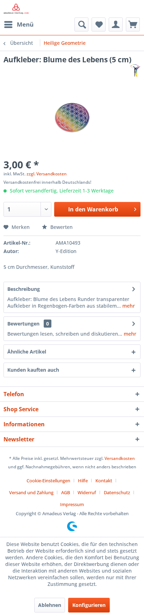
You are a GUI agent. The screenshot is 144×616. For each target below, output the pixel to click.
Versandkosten (120, 458)
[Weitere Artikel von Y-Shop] (135, 70)
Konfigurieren (89, 605)
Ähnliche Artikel (26, 351)
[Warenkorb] (133, 24)
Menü (25, 24)
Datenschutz (117, 492)
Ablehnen (49, 605)
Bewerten (61, 227)
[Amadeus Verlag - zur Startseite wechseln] (16, 9)
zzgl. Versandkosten (47, 174)
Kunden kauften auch (33, 369)
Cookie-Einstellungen (48, 480)
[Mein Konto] (116, 24)
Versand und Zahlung (31, 492)
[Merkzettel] (99, 24)
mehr (128, 305)
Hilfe (83, 480)
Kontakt (103, 480)
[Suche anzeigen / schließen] (81, 24)
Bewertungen (23, 323)
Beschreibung (23, 289)
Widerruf (87, 492)
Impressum (72, 504)
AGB (65, 492)
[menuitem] (18, 24)
